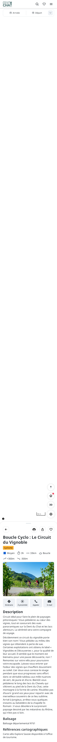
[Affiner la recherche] (50, 13)
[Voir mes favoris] (44, 4)
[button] (28, 12)
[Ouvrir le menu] (51, 4)
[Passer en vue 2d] (51, 505)
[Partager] (42, 529)
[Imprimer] (34, 529)
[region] (28, 266)
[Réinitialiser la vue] (51, 487)
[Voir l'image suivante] (48, 580)
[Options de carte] (51, 496)
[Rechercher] (37, 4)
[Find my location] (51, 514)
